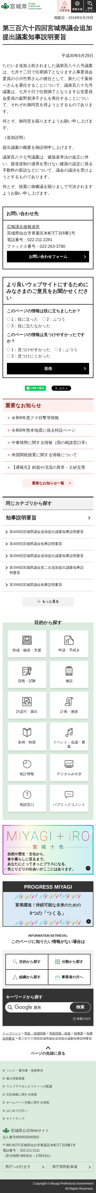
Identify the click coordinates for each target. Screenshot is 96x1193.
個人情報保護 (15, 1078)
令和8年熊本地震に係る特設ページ (43, 430)
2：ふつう (56, 319)
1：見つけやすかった (30, 350)
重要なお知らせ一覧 (48, 483)
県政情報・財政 (60, 1033)
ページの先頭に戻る (48, 1053)
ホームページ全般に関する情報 (27, 1102)
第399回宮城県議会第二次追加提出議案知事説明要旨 (46, 570)
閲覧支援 (77, 6)
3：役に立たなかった (30, 326)
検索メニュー (90, 6)
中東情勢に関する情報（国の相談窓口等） (50, 442)
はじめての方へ (17, 1110)
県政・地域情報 (35, 1033)
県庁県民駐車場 (64, 1167)
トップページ (12, 1033)
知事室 (78, 1033)
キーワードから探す (24, 997)
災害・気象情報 (64, 6)
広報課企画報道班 (23, 227)
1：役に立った (24, 319)
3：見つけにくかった (30, 356)
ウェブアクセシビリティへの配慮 (29, 1086)
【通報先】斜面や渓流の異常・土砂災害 (48, 467)
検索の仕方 (84, 1018)
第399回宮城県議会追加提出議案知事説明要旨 (46, 556)
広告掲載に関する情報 (21, 1094)
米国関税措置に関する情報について (44, 455)
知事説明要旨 (21, 517)
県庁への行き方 (17, 1167)
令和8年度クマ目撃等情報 (35, 418)
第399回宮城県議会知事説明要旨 (35, 585)
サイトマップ (15, 1118)
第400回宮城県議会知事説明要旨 (35, 544)
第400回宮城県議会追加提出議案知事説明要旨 (46, 532)
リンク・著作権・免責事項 (24, 1070)
